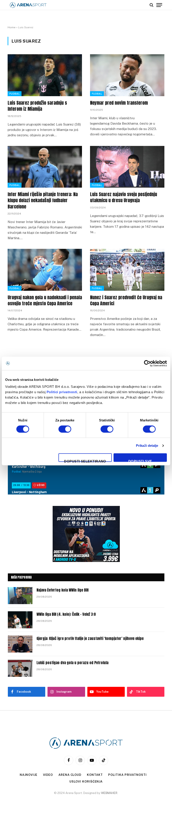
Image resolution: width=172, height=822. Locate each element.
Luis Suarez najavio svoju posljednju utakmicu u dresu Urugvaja (123, 197)
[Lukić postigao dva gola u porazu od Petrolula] (20, 668)
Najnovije (28, 774)
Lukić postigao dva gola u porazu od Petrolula (72, 662)
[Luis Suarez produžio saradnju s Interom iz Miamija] (45, 75)
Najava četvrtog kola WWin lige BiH (62, 590)
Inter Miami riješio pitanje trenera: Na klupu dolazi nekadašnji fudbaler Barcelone (43, 200)
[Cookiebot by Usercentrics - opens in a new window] (147, 363)
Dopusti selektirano (85, 460)
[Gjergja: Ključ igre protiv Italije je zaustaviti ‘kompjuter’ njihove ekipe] (20, 644)
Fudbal (14, 93)
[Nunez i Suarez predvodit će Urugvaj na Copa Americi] (127, 270)
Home (11, 27)
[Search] (151, 5)
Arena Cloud (69, 774)
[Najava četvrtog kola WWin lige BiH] (20, 595)
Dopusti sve (140, 460)
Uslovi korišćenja (86, 781)
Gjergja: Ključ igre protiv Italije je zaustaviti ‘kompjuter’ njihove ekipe (90, 638)
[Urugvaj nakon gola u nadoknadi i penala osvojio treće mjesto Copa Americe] (45, 270)
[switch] (64, 429)
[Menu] (159, 5)
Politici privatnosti (62, 392)
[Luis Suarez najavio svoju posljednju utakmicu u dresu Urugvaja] (127, 167)
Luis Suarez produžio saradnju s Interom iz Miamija (37, 106)
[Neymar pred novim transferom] (127, 75)
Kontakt (95, 774)
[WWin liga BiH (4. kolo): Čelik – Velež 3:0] (20, 619)
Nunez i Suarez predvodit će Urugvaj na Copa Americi (126, 300)
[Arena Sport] (28, 5)
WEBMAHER (109, 793)
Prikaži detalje (147, 445)
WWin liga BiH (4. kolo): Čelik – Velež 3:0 (66, 614)
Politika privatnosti (127, 774)
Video (48, 774)
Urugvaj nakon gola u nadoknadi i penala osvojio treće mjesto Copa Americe (45, 300)
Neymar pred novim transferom (119, 103)
